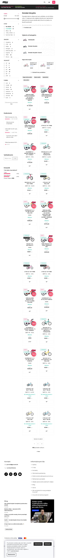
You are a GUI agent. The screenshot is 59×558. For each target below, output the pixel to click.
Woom (9, 57)
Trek (5, 172)
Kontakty (35, 470)
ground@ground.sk (12, 464)
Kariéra (34, 464)
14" (7, 65)
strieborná (9, 93)
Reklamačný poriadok (38, 479)
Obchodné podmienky (38, 473)
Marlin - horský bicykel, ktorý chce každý (15, 520)
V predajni (10, 28)
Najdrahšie (45, 77)
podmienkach (15, 551)
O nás (34, 467)
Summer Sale (10, 35)
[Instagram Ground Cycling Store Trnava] (10, 474)
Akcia (8, 30)
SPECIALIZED (10, 50)
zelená (9, 89)
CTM (8, 44)
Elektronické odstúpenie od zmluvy (42, 476)
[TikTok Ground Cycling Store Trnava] (15, 474)
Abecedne (26, 80)
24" (8, 69)
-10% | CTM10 (10, 33)
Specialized (7, 175)
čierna (8, 87)
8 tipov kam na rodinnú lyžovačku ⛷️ (14, 524)
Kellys (8, 46)
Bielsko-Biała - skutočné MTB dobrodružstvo (12, 509)
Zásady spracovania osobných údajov (43, 482)
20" (8, 71)
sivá (8, 83)
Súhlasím (48, 544)
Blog (33, 484)
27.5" (8, 75)
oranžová (9, 91)
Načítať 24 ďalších (38, 439)
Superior (9, 52)
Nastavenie (11, 554)
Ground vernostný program (40, 495)
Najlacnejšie (37, 77)
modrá (9, 85)
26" (7, 73)
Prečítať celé (27, 27)
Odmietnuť (38, 544)
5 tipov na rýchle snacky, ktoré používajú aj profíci (15, 515)
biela (8, 97)
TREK (9, 54)
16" (8, 67)
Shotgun (9, 48)
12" (8, 63)
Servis (34, 487)
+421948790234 (11, 468)
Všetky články (9, 529)
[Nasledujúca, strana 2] (38, 444)
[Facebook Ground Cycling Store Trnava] (6, 474)
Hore (38, 451)
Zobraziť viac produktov (38, 72)
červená (9, 95)
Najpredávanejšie (27, 77)
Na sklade (10, 26)
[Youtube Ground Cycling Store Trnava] (20, 474)
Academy (9, 42)
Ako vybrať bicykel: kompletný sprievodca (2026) (15, 504)
